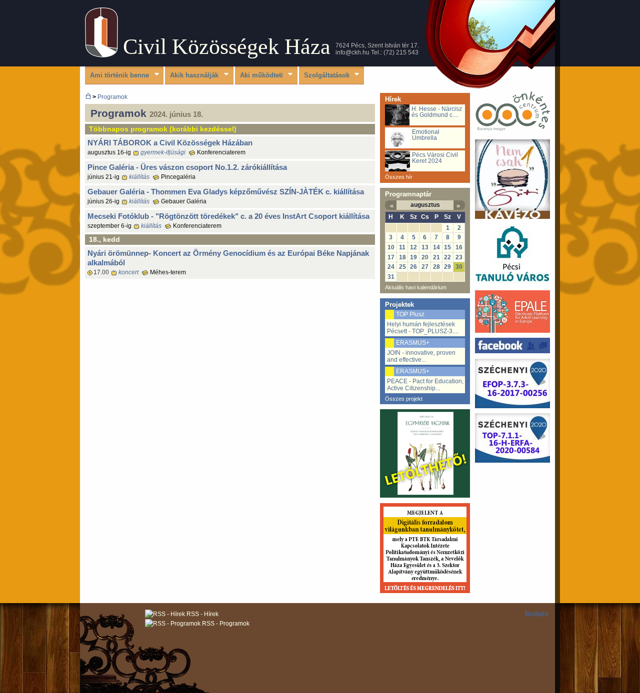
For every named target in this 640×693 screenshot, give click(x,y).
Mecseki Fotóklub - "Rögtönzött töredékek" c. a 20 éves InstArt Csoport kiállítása (229, 216)
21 (436, 257)
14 (436, 247)
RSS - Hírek (201, 614)
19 (413, 257)
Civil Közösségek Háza (226, 46)
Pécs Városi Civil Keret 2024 (435, 157)
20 (425, 257)
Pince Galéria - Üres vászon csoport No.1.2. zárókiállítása (187, 167)
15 (447, 247)
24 (391, 266)
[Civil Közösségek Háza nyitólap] (88, 96)
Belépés (536, 614)
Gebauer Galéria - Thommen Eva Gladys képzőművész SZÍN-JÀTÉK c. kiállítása (226, 191)
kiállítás (139, 176)
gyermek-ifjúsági (163, 152)
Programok (113, 96)
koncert (128, 272)
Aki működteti (259, 75)
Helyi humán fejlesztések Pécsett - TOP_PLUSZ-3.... (422, 328)
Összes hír (398, 177)
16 (459, 247)
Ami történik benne (117, 75)
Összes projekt (403, 399)
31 (391, 276)
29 (447, 266)
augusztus (425, 204)
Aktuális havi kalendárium (415, 287)
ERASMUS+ (413, 342)
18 (402, 257)
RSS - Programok (225, 623)
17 (391, 257)
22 (447, 257)
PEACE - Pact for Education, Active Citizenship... (425, 385)
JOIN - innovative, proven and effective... (421, 356)
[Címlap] (101, 55)
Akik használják (191, 75)
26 (413, 266)
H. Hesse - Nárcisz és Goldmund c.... (437, 111)
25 (402, 266)
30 (459, 266)
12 (413, 247)
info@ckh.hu (353, 52)
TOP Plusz (410, 314)
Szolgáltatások (324, 75)
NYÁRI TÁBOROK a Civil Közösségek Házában (170, 142)
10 (391, 247)
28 (436, 266)
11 (402, 247)
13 (425, 247)
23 (459, 257)
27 (425, 266)
